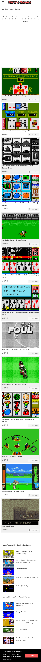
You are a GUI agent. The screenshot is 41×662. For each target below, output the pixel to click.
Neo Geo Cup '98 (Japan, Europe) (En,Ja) (15, 349)
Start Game (35, 100)
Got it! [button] (32, 655)
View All (25, 21)
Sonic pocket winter (21, 568)
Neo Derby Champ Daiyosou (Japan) (14, 240)
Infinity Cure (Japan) (21, 629)
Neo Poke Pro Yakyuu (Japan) (12, 456)
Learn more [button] (7, 659)
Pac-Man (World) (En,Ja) (22, 586)
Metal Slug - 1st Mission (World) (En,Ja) (27, 577)
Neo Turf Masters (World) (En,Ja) (13, 491)
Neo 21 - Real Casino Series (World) (14, 96)
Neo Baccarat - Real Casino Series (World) (16, 131)
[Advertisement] (20, 45)
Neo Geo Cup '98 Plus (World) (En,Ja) (14, 384)
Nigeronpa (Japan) (8, 526)
